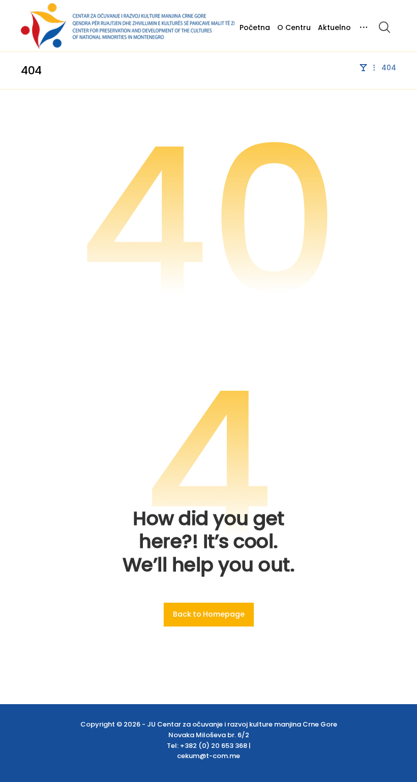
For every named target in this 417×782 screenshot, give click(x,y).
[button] (384, 27)
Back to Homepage (208, 615)
